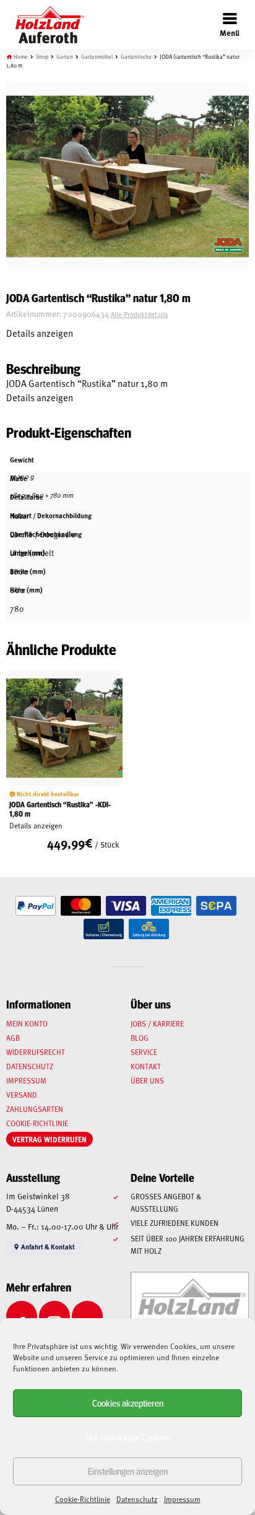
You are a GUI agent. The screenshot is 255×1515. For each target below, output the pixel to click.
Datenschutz (137, 1499)
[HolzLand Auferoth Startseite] (43, 25)
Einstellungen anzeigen (128, 1470)
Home (21, 57)
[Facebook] (21, 1316)
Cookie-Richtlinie (82, 1499)
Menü (230, 32)
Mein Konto (27, 1023)
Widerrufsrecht (35, 1052)
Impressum (182, 1499)
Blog (140, 1038)
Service (144, 1052)
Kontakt (146, 1066)
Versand (21, 1095)
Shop (42, 57)
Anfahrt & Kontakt (47, 1246)
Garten (64, 57)
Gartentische (136, 57)
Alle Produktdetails (139, 314)
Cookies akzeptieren (127, 1402)
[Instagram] (54, 1316)
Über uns (147, 1080)
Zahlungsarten (34, 1109)
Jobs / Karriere (157, 1023)
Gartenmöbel (97, 57)
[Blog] (87, 1316)
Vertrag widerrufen (49, 1139)
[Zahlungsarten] (35, 906)
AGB (13, 1038)
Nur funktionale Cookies (128, 1436)
